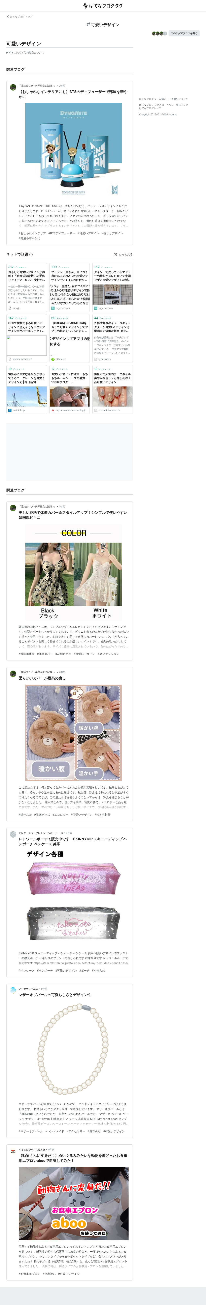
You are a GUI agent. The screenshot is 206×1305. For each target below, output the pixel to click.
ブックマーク (17, 267)
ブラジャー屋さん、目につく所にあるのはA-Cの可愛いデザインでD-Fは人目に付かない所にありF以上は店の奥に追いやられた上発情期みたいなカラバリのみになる (69, 276)
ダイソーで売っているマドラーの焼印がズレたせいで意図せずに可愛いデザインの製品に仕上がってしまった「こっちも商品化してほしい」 (112, 276)
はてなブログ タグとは (151, 104)
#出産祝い (49, 1273)
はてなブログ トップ (21, 16)
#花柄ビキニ (63, 654)
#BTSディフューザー (61, 233)
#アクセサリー (76, 1131)
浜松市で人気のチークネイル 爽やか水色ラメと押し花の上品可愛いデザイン (112, 377)
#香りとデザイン (112, 233)
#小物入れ (98, 970)
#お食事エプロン (29, 1273)
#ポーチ (84, 970)
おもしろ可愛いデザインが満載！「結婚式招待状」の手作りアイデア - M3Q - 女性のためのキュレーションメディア (26, 276)
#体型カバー (45, 654)
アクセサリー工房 (28, 988)
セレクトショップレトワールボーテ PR (41, 832)
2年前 (62, 85)
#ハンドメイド (54, 1131)
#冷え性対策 (103, 814)
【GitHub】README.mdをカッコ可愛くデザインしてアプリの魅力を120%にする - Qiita (69, 327)
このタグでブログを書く (184, 33)
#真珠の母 (94, 1131)
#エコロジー (60, 814)
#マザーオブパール (31, 1131)
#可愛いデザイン (88, 233)
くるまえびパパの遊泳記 (32, 1149)
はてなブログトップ (150, 108)
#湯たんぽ (25, 814)
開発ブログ (182, 104)
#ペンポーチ (45, 970)
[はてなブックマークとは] (31, 254)
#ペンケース (27, 970)
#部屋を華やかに (29, 238)
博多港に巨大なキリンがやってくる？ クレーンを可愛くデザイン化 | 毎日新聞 (26, 377)
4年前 (69, 832)
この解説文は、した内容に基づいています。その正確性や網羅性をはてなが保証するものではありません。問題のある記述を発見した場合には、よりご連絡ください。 (25, 53)
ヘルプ (170, 104)
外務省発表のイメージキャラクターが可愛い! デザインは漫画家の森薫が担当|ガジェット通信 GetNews (112, 327)
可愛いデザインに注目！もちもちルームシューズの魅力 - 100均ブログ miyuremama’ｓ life (69, 378)
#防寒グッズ (42, 814)
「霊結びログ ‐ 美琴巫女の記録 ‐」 (37, 85)
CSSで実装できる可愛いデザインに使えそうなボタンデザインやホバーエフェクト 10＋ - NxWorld (26, 327)
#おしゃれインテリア (32, 233)
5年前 (44, 988)
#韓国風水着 (27, 654)
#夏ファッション (108, 654)
